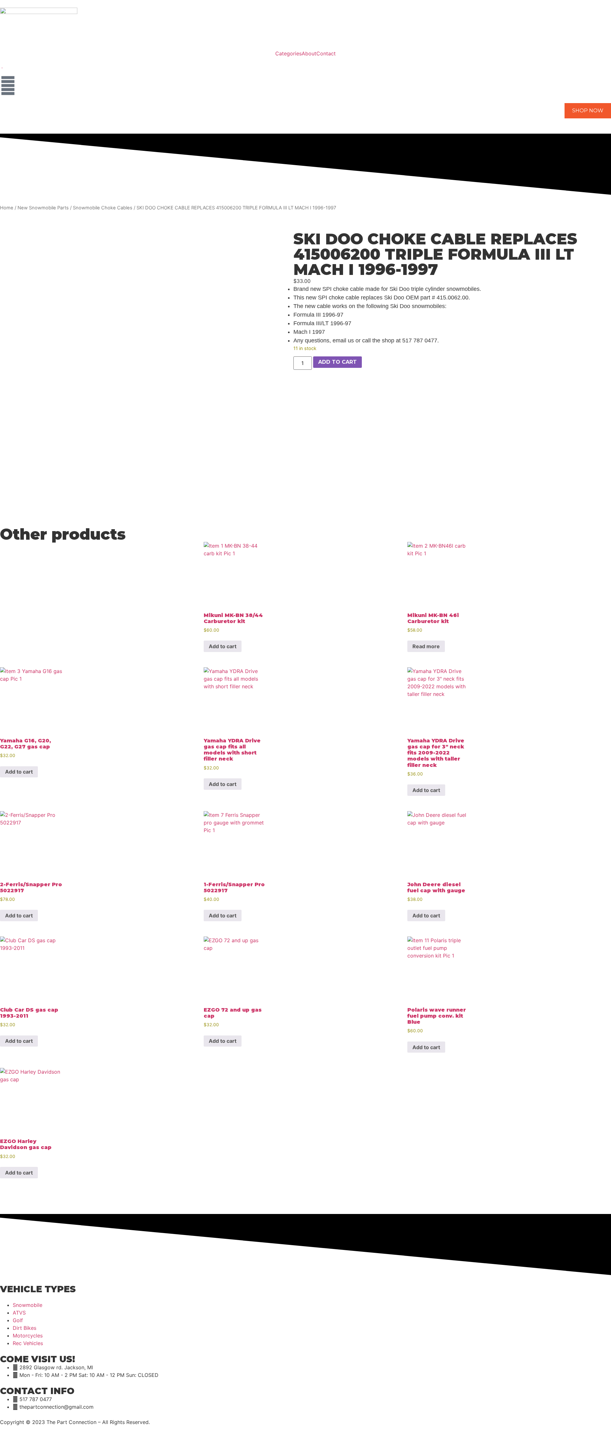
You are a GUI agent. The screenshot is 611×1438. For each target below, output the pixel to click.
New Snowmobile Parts (43, 208)
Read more (426, 646)
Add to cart (337, 362)
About (309, 53)
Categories (288, 53)
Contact (326, 53)
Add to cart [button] (222, 646)
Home (6, 208)
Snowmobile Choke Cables (102, 208)
